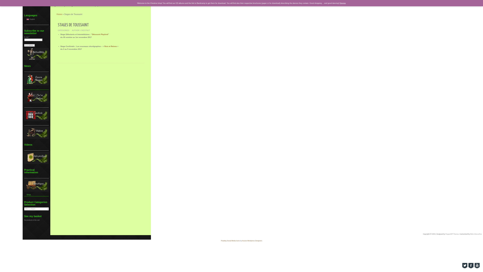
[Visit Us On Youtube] (477, 265)
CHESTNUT (85, 30)
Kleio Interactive (476, 234)
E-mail (27, 37)
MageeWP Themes (452, 234)
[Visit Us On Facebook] (471, 265)
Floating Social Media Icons (230, 241)
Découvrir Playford (100, 34)
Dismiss (343, 3)
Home (59, 14)
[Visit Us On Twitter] (465, 265)
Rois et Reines (110, 46)
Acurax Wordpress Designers (252, 241)
